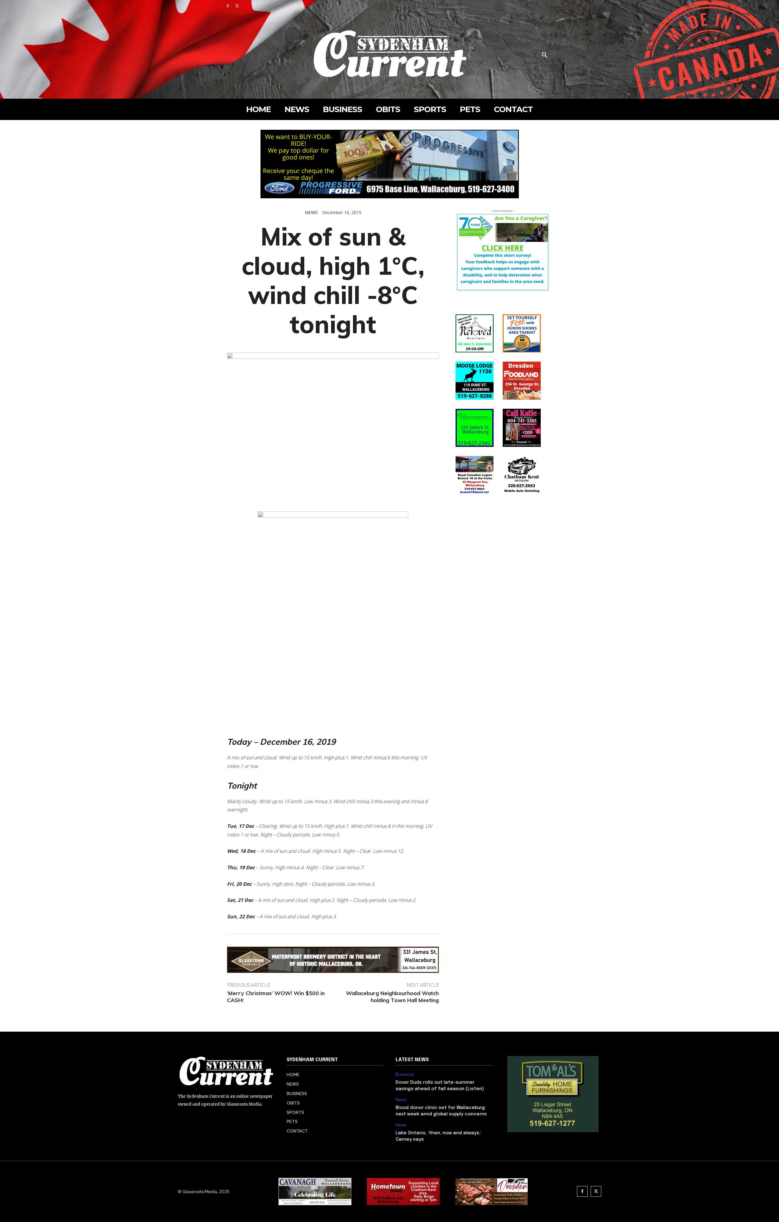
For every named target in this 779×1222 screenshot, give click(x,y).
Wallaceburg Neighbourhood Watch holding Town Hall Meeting (392, 997)
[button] (544, 55)
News (311, 212)
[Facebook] (228, 6)
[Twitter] (237, 6)
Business (405, 1074)
